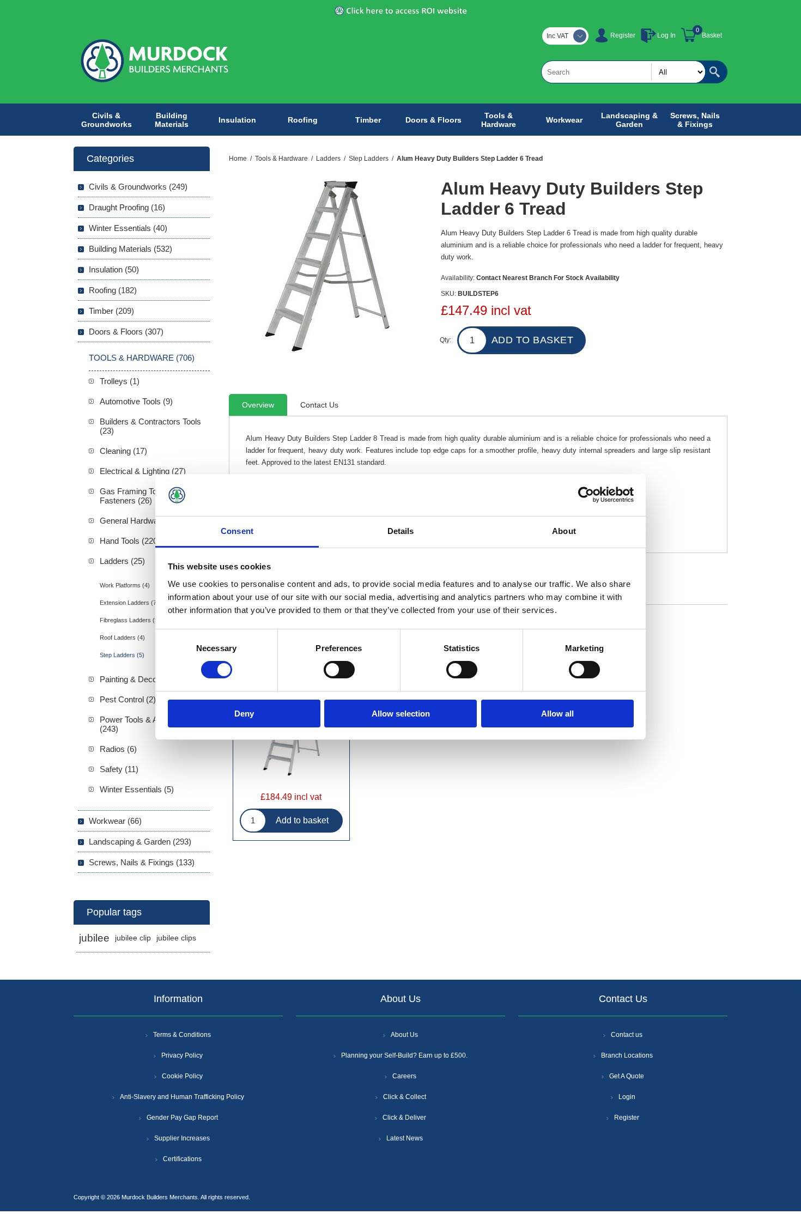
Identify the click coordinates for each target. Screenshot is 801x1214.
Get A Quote (626, 1076)
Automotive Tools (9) (136, 401)
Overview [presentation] (258, 404)
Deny (244, 713)
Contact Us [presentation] (319, 404)
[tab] (258, 405)
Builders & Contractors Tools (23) (150, 426)
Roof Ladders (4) (122, 637)
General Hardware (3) (138, 520)
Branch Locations (627, 1055)
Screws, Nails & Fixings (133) (142, 862)
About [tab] (564, 531)
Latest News (404, 1138)
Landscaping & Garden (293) (140, 841)
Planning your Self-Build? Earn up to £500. (404, 1055)
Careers (404, 1076)
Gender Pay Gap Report (182, 1117)
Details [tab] (400, 531)
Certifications (182, 1159)
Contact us (626, 1035)
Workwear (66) (115, 820)
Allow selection (401, 713)
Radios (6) (118, 749)
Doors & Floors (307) (126, 331)
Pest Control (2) (128, 699)
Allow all (557, 713)
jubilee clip (133, 938)
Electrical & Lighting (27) (143, 471)
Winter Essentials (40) (128, 228)
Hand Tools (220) (130, 540)
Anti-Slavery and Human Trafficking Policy (182, 1097)
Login (626, 1097)
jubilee (94, 938)
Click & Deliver (404, 1117)
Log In (666, 35)
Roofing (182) (113, 290)
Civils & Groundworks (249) (138, 186)
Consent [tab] (237, 531)
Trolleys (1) (119, 381)
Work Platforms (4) (125, 585)
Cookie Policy (182, 1076)
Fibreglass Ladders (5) (130, 620)
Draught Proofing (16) (127, 207)
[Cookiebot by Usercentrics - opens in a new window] (586, 495)
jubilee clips (176, 938)
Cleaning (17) (123, 451)
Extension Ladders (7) (129, 602)
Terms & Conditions (182, 1035)
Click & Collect (404, 1097)
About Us (404, 1035)
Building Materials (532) (130, 248)
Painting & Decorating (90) (146, 679)
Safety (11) (119, 769)
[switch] (339, 669)
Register (622, 35)
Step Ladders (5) (122, 655)
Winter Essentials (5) (137, 789)
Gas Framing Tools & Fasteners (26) (137, 496)
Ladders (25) (122, 561)
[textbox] (623, 72)
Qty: (445, 340)
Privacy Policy (182, 1055)
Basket (712, 35)
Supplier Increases (182, 1138)
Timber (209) (111, 310)
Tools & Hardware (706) (142, 357)
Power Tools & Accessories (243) (148, 724)
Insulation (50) (114, 269)
